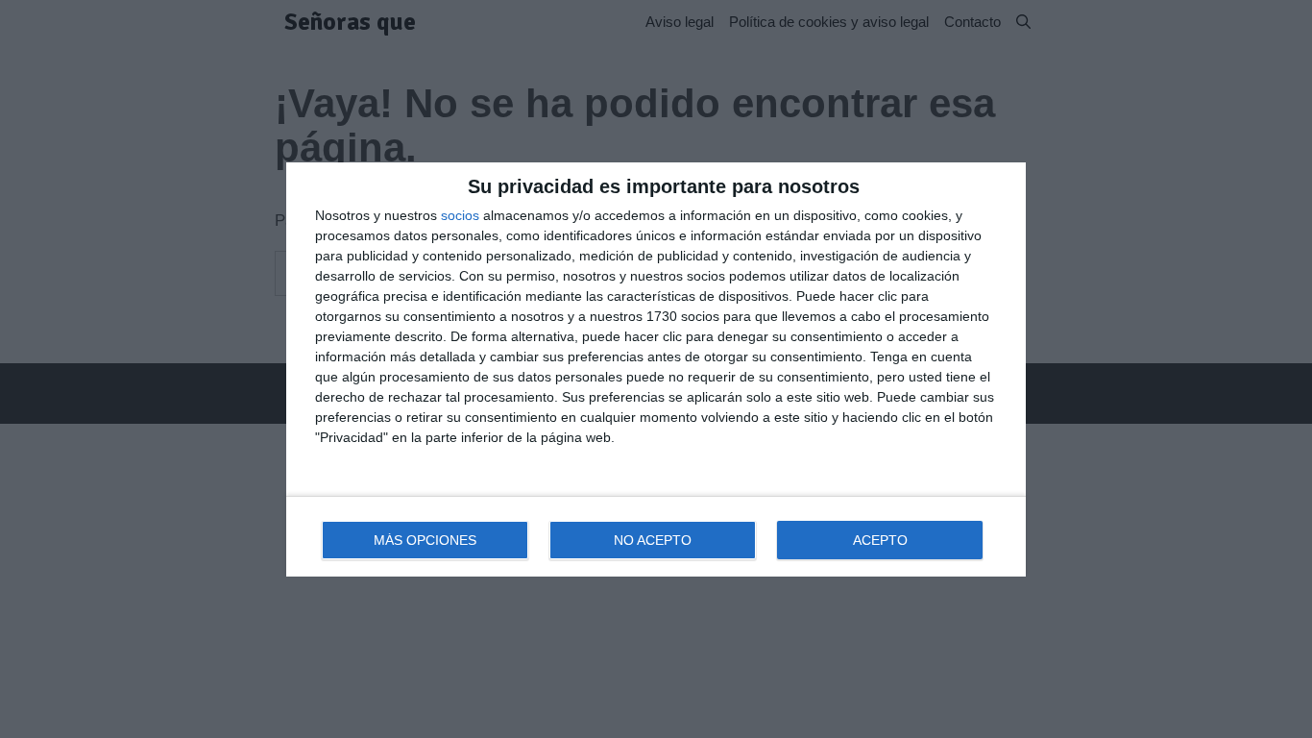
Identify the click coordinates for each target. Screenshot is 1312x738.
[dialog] (656, 369)
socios (460, 215)
